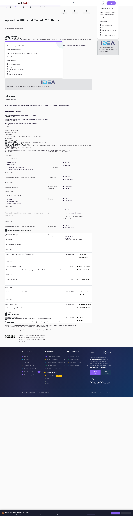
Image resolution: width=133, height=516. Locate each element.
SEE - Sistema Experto (31, 372)
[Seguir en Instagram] (95, 382)
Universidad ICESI (75, 365)
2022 (48, 378)
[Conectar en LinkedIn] (101, 382)
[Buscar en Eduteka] (103, 3)
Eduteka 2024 (54, 375)
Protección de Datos (76, 362)
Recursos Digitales (29, 375)
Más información (91, 514)
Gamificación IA (51, 365)
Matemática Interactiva (30, 368)
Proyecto (7, 6)
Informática (26, 6)
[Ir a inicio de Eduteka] (24, 3)
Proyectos (27, 362)
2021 (48, 381)
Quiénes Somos (74, 356)
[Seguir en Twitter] (104, 382)
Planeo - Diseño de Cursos (55, 362)
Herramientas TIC (29, 365)
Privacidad (108, 392)
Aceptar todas (115, 513)
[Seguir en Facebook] (91, 382)
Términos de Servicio (96, 392)
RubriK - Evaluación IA (53, 359)
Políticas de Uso (74, 359)
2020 (48, 384)
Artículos (26, 356)
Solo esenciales (126, 513)
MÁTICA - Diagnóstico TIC (54, 368)
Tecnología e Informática (16, 6)
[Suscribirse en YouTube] (98, 382)
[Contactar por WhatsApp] (108, 382)
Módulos (26, 359)
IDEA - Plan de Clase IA (54, 356)
